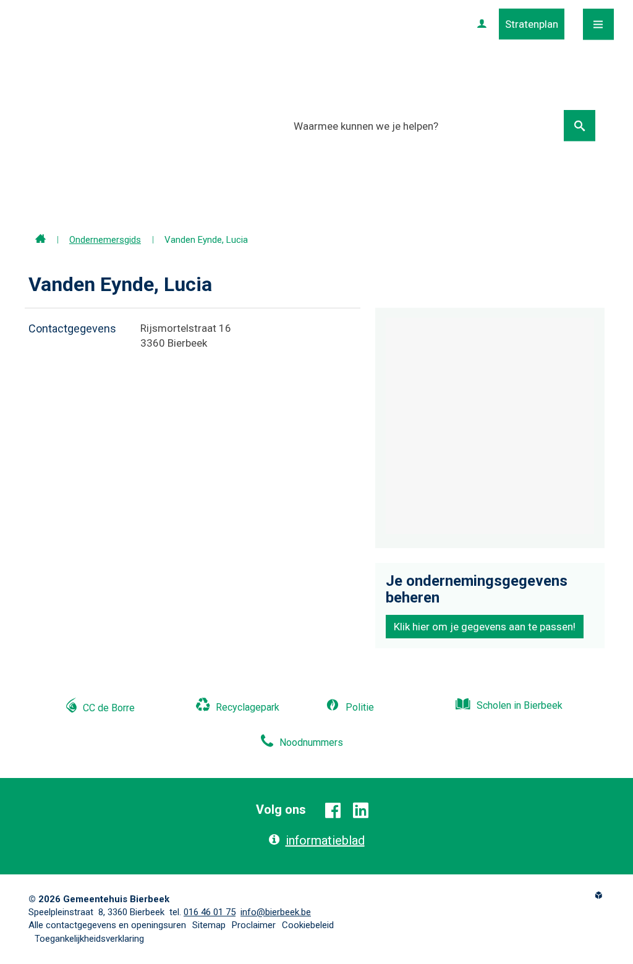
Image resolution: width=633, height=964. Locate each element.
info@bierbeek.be (275, 912)
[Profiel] (482, 24)
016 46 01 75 (210, 912)
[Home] (40, 239)
